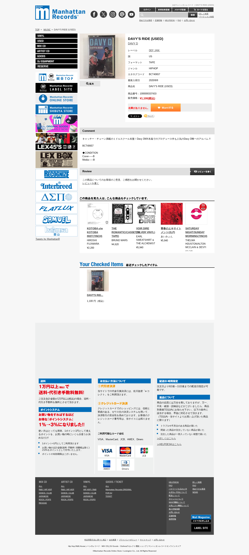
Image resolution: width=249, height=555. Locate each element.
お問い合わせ (189, 20)
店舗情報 (158, 20)
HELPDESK (170, 20)
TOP (37, 30)
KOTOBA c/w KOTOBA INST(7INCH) (95, 232)
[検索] (192, 14)
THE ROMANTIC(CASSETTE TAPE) (126, 232)
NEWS (195, 492)
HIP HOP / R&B (89, 489)
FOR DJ (109, 493)
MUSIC (47, 30)
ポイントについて (176, 499)
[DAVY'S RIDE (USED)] (90, 82)
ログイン (147, 9)
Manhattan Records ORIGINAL (119, 489)
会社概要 (112, 540)
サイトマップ (145, 540)
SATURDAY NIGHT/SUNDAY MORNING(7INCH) (196, 232)
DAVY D (133, 43)
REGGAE (43, 503)
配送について (174, 495)
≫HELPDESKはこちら (169, 444)
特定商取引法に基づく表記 (95, 540)
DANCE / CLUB (45, 493)
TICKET (109, 496)
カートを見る (200, 9)
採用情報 (172, 519)
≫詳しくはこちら (166, 438)
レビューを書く (90, 183)
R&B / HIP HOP (45, 489)
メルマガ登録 (180, 9)
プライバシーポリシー (128, 540)
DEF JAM (154, 50)
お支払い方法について (178, 492)
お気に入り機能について (179, 506)
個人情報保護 (174, 509)
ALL (40, 486)
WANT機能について (177, 502)
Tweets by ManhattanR (48, 239)
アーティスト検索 (206, 17)
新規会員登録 (164, 9)
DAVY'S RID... (95, 295)
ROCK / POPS (45, 499)
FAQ (179, 20)
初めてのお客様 (145, 20)
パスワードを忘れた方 (178, 489)
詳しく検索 (203, 14)
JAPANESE (43, 496)
